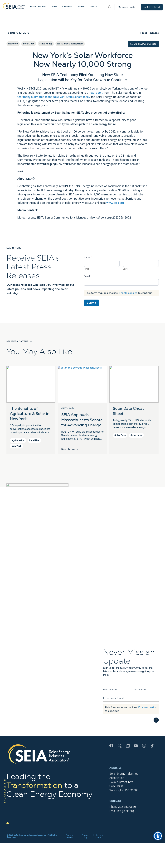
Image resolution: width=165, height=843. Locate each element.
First (86, 269)
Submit (91, 302)
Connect (67, 6)
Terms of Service (69, 836)
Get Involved (152, 7)
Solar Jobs (28, 43)
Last (125, 269)
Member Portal (127, 7)
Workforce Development (70, 43)
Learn (54, 6)
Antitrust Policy (99, 836)
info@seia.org (125, 811)
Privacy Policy (85, 836)
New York (13, 43)
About (93, 6)
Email (88, 276)
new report (96, 92)
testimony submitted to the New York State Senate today (53, 97)
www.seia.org (115, 202)
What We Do (38, 6)
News (81, 6)
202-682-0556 (127, 806)
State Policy (45, 43)
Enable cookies (128, 293)
